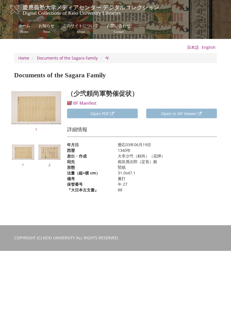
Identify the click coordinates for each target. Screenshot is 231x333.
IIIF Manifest (84, 103)
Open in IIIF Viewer (179, 113)
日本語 (193, 47)
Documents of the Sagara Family (67, 58)
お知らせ (46, 28)
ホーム (24, 28)
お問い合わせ (118, 28)
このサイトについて (80, 28)
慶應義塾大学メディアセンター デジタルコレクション (91, 9)
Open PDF (100, 113)
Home (23, 58)
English (209, 47)
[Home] (20, 10)
